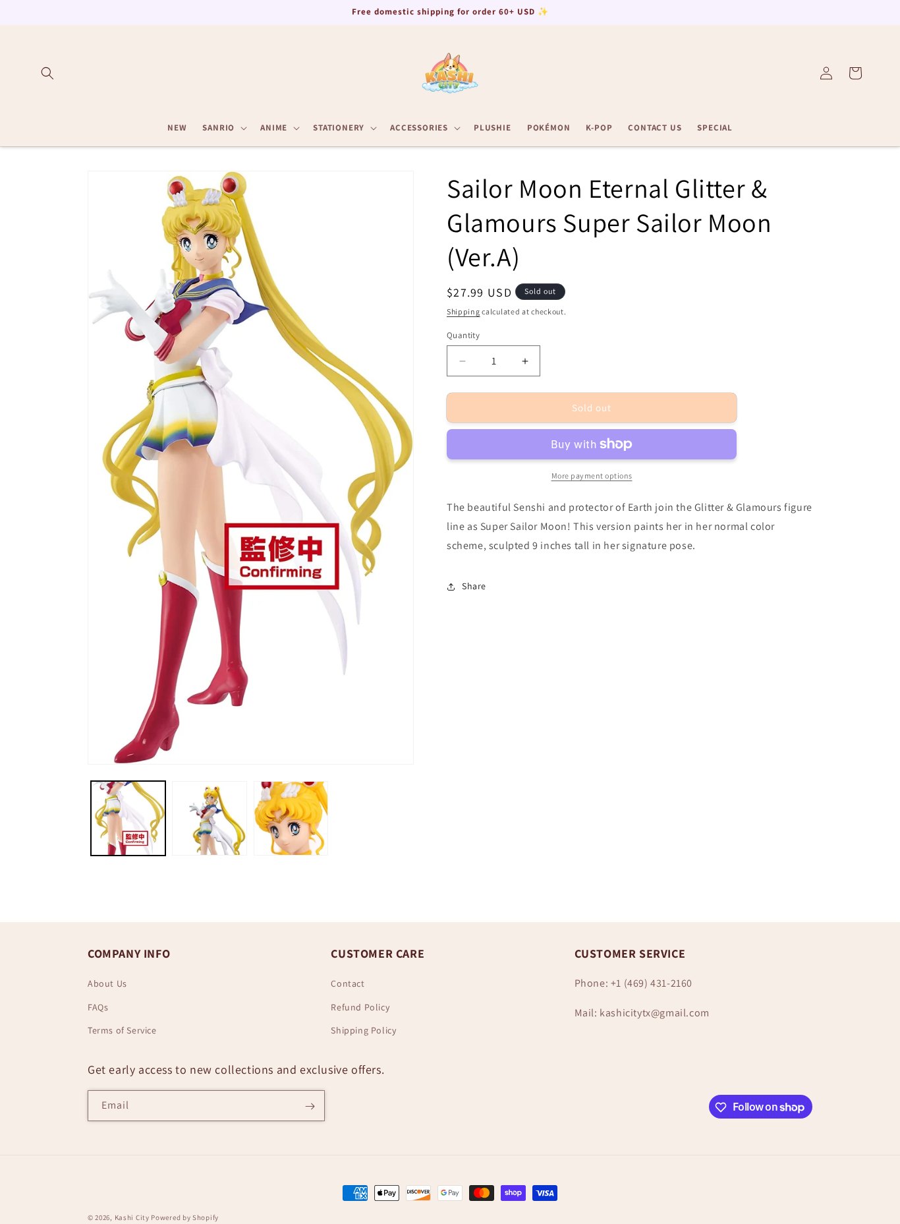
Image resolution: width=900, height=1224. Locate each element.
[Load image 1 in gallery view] (128, 818)
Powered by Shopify (185, 1217)
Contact (347, 984)
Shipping (463, 311)
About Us (107, 984)
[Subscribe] (309, 1106)
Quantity (463, 335)
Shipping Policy (363, 1030)
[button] (47, 73)
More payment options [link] (592, 476)
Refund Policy (360, 1007)
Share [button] (474, 586)
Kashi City (132, 1217)
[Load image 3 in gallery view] (291, 818)
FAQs (98, 1007)
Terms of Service (122, 1030)
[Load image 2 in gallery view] (209, 818)
